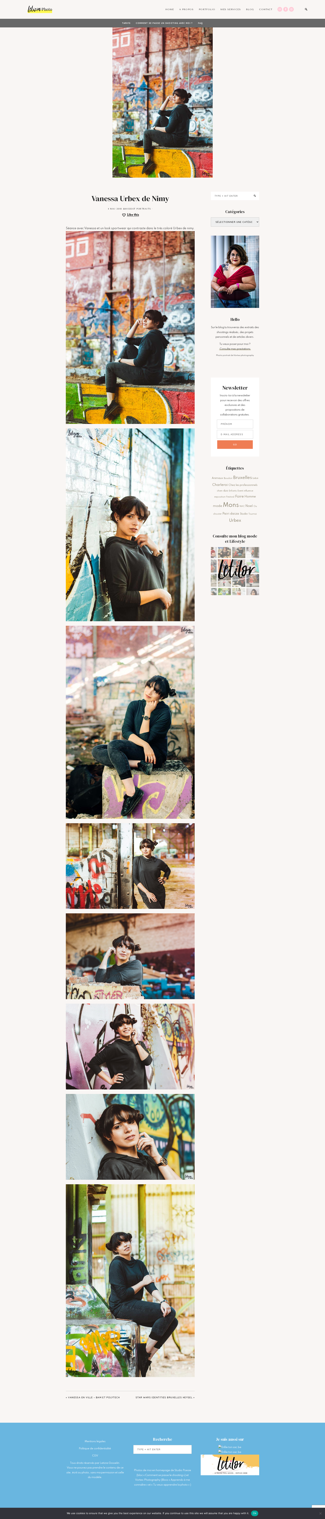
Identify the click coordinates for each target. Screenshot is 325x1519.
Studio (244, 514)
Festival (230, 497)
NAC (242, 506)
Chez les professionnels (243, 485)
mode (217, 506)
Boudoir (228, 478)
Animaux (217, 478)
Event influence (245, 491)
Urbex (235, 520)
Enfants (233, 491)
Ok (254, 1513)
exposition (220, 497)
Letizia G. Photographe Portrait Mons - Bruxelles (40, 9)
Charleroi (220, 485)
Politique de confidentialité (95, 1448)
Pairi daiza (230, 513)
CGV (95, 1455)
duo (225, 490)
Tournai (252, 514)
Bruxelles (242, 478)
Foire (239, 496)
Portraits (144, 209)
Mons (231, 505)
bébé (255, 478)
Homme (250, 496)
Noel (249, 506)
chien (219, 491)
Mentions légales (95, 1441)
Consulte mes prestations (235, 349)
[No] (320, 1513)
